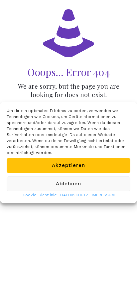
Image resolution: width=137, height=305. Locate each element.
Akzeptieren (68, 165)
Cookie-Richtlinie (40, 195)
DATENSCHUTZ (74, 195)
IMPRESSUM (103, 195)
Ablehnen (68, 184)
